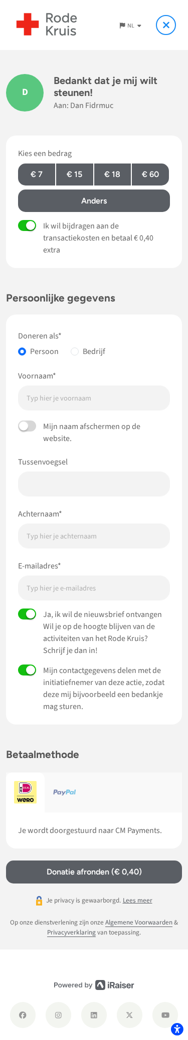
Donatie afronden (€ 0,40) (94, 871)
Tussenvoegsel (43, 462)
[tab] (25, 792)
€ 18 (112, 174)
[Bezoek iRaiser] (94, 985)
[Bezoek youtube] (165, 1015)
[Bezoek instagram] (58, 1015)
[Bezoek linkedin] (94, 1015)
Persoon (44, 351)
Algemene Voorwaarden (138, 922)
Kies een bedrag (45, 153)
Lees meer (137, 900)
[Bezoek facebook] (23, 1015)
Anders (94, 201)
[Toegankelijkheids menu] (177, 1029)
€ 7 (37, 174)
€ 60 (150, 174)
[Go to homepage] (47, 25)
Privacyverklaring (71, 932)
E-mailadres (38, 566)
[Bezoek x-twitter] (129, 1015)
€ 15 (74, 174)
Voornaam (35, 376)
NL (131, 26)
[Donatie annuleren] (166, 25)
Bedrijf (94, 351)
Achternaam (38, 514)
